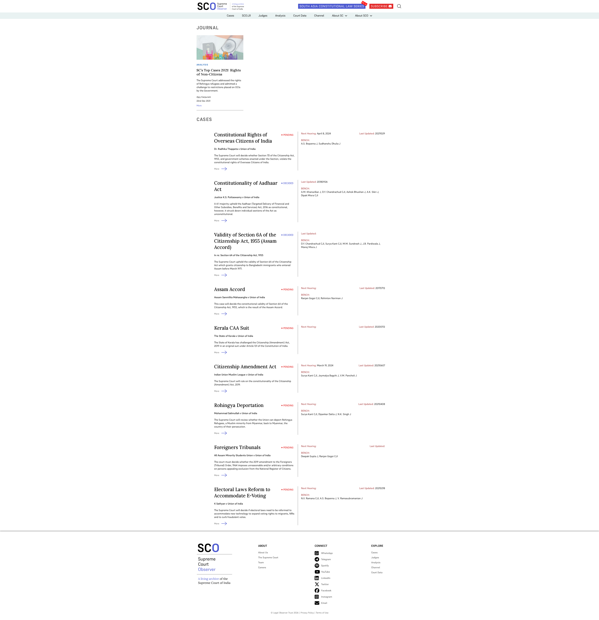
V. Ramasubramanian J (350, 498)
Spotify (325, 565)
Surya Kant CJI (333, 243)
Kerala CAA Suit (231, 328)
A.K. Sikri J (372, 191)
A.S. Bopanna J (309, 143)
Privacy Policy (307, 613)
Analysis (280, 15)
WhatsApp (327, 553)
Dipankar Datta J (327, 414)
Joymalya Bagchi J (328, 375)
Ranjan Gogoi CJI (310, 298)
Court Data (299, 15)
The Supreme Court (268, 557)
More (199, 105)
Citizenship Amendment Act (245, 367)
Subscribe (380, 6)
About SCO (361, 15)
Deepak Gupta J (309, 456)
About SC (337, 15)
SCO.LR (246, 15)
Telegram (326, 559)
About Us (263, 552)
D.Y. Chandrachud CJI (333, 191)
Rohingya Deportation (239, 405)
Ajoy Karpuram (204, 97)
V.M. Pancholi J (348, 375)
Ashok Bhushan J (355, 191)
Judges (262, 15)
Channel (319, 15)
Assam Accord (229, 289)
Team (261, 562)
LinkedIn (325, 578)
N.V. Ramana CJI (310, 498)
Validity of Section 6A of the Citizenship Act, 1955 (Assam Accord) (245, 241)
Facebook (326, 590)
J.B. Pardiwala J (371, 243)
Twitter (325, 584)
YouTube (325, 571)
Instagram (326, 596)
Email (324, 602)
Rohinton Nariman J (332, 298)
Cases (230, 15)
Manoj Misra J (309, 247)
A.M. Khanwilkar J (311, 191)
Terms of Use (322, 613)
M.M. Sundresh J (352, 243)
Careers (262, 567)
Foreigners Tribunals (237, 447)
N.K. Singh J (344, 414)
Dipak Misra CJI (309, 195)
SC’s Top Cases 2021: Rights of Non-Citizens (219, 72)
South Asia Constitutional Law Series (332, 6)
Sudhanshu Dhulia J (329, 143)
